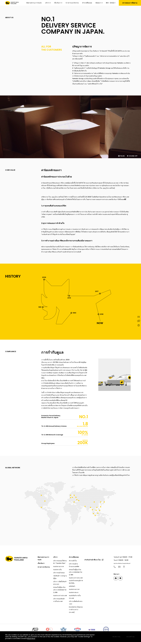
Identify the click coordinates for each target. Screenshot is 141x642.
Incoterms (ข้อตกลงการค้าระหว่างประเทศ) (76, 609)
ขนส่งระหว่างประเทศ (60, 596)
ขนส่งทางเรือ (57, 570)
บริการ (47, 3)
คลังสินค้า (72, 586)
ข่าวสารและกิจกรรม (72, 3)
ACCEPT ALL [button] (130, 637)
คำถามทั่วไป (73, 561)
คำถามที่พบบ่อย (87, 3)
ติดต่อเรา (98, 3)
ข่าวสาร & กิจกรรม (44, 567)
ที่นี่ (125, 200)
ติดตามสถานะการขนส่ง (34, 3)
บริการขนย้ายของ (59, 573)
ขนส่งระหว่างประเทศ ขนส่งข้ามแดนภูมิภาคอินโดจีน (76, 580)
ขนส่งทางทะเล (73, 592)
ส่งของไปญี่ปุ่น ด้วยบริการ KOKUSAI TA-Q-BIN (60, 589)
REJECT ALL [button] (116, 637)
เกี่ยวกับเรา (57, 3)
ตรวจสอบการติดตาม (129, 3)
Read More (31, 638)
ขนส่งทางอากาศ (58, 566)
